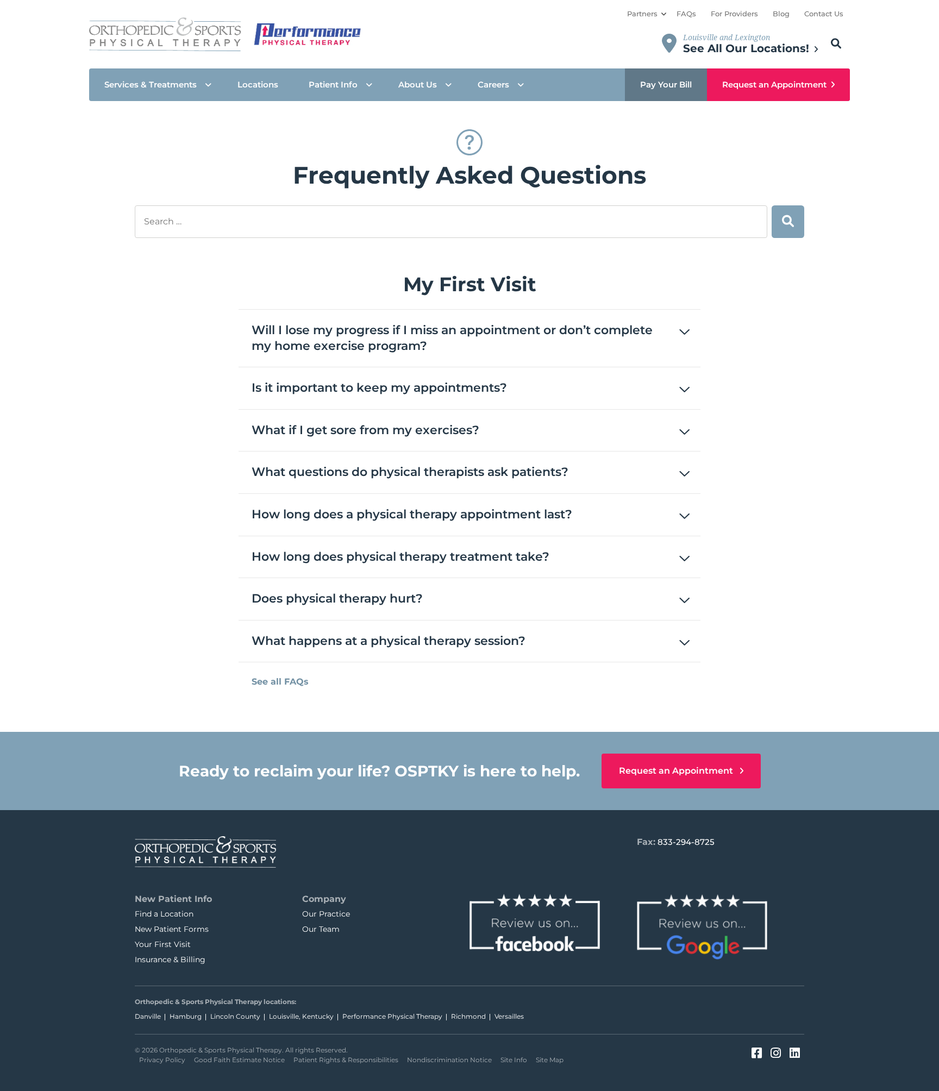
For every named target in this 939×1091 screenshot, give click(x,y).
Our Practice (326, 914)
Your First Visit (163, 944)
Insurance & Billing (170, 959)
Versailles (509, 1016)
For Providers (734, 13)
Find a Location (164, 914)
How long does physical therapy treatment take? (400, 556)
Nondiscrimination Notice (449, 1060)
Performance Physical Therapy (392, 1016)
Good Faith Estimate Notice (239, 1060)
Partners (642, 13)
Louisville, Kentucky (301, 1016)
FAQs (686, 13)
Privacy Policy (162, 1060)
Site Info (513, 1060)
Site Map (550, 1060)
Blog (781, 13)
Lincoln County (235, 1016)
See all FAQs (280, 681)
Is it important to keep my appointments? (379, 387)
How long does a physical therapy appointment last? (412, 514)
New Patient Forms (172, 929)
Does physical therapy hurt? (337, 598)
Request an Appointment (774, 84)
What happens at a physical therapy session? (388, 641)
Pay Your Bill (666, 84)
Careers (493, 84)
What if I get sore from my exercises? (365, 430)
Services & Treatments (150, 84)
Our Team (321, 929)
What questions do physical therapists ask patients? (410, 472)
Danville (148, 1016)
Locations (257, 84)
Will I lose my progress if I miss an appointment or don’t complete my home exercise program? (452, 338)
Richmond (468, 1016)
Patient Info (333, 84)
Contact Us (823, 13)
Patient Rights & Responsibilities (345, 1060)
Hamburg (186, 1016)
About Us (417, 84)
